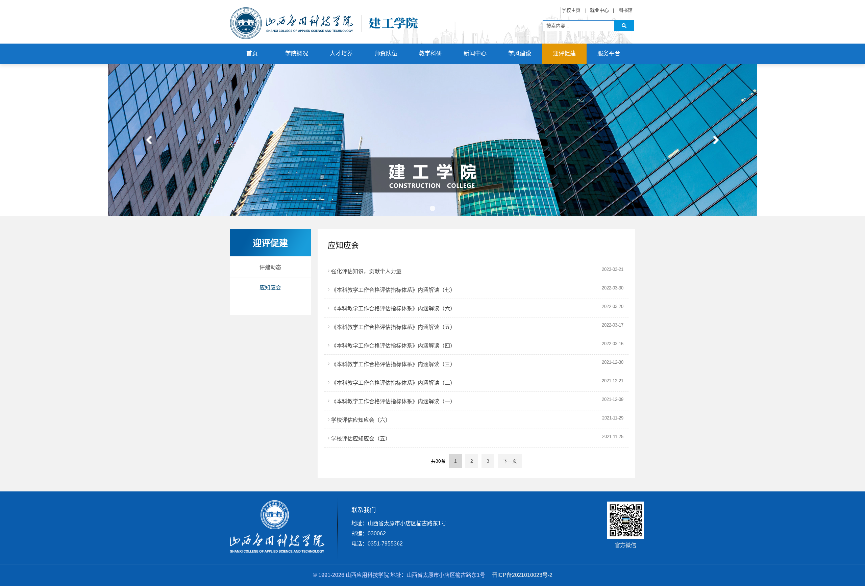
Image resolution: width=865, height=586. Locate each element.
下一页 (510, 461)
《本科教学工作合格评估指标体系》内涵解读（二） (393, 383)
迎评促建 (564, 53)
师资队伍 (385, 53)
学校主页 (571, 10)
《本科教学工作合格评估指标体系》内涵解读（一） (393, 401)
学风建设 (519, 53)
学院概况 (296, 53)
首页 (252, 53)
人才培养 (341, 53)
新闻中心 (475, 53)
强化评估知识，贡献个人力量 (366, 271)
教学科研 (430, 53)
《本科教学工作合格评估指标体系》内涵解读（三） (393, 364)
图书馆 (625, 10)
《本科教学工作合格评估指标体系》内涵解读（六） (393, 308)
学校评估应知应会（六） (361, 420)
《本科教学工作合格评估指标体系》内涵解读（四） (393, 346)
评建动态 (270, 267)
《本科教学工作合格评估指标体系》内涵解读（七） (393, 290)
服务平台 (608, 53)
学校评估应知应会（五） (361, 438)
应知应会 (270, 287)
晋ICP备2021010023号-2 (522, 575)
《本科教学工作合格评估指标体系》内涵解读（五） (393, 327)
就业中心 (599, 10)
